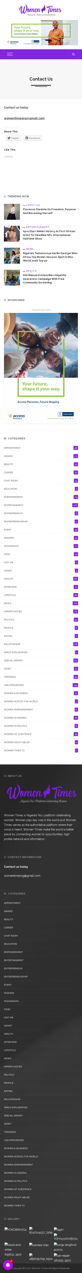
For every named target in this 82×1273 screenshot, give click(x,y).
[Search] (73, 54)
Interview (40, 587)
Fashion (40, 537)
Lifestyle (33, 205)
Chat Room (40, 480)
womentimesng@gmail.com (24, 118)
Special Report (40, 660)
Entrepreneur (40, 513)
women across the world (40, 701)
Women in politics (40, 726)
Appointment (40, 448)
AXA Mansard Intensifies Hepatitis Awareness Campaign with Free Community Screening (44, 279)
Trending (40, 676)
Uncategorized (40, 685)
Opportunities (40, 611)
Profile (40, 627)
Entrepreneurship (40, 521)
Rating (40, 636)
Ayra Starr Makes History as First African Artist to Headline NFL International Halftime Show (49, 235)
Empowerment (40, 497)
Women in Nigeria (40, 717)
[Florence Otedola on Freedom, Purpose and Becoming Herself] (12, 211)
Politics (40, 619)
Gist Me (40, 562)
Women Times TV (40, 750)
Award (40, 456)
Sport (40, 668)
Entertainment (38, 227)
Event (40, 529)
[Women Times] (40, 9)
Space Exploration (40, 652)
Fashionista (40, 546)
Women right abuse (40, 742)
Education (40, 488)
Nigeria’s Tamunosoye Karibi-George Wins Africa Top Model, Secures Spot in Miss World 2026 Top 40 (50, 257)
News (30, 249)
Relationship (40, 644)
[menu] (9, 54)
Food (40, 554)
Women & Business (40, 693)
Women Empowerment (40, 709)
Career (40, 472)
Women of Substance (40, 734)
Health (31, 271)
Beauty (40, 464)
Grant (40, 570)
